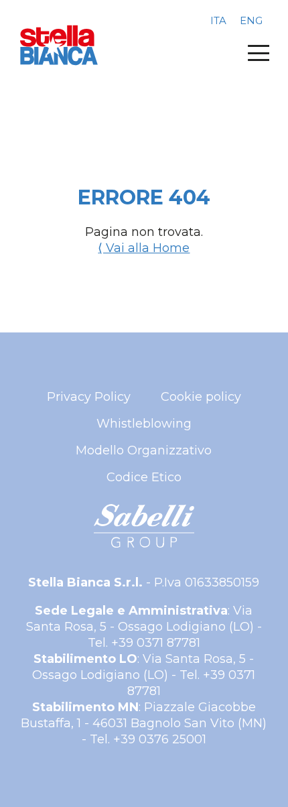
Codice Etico (144, 477)
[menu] (258, 53)
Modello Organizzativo (144, 450)
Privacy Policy (89, 396)
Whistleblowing (144, 423)
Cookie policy (201, 396)
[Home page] (59, 45)
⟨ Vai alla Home (144, 248)
